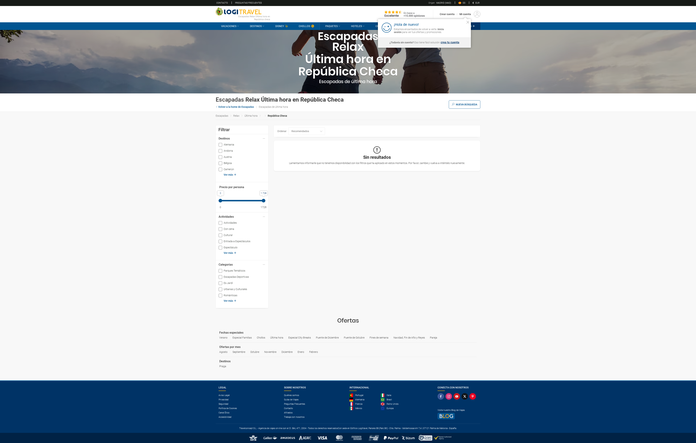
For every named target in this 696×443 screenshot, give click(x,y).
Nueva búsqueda (466, 104)
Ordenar (282, 131)
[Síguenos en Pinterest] (473, 396)
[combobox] (307, 131)
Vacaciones (228, 26)
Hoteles (356, 26)
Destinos (256, 26)
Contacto (222, 3)
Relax (236, 115)
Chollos (304, 26)
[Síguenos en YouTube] (457, 396)
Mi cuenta (465, 14)
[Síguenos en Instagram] (449, 396)
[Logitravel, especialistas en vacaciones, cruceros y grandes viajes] (243, 11)
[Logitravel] (404, 14)
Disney (279, 26)
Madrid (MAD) (439, 3)
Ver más (228, 174)
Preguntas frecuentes (248, 3)
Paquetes (331, 26)
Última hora (251, 115)
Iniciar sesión (456, 27)
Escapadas (222, 115)
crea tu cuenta (450, 42)
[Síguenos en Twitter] (465, 396)
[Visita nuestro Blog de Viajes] (457, 416)
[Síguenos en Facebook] (442, 396)
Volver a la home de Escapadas (236, 106)
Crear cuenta (447, 14)
